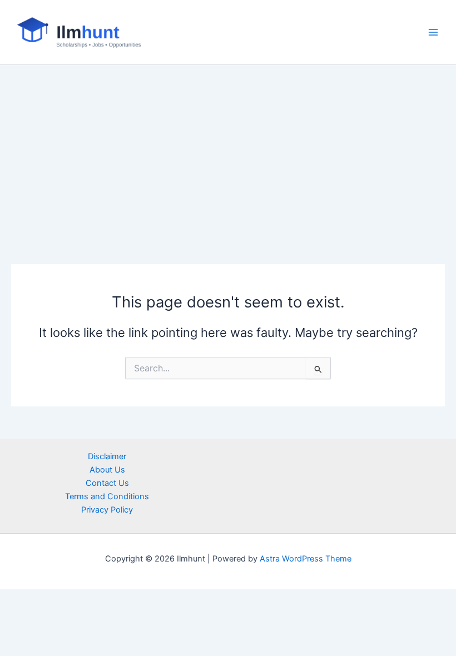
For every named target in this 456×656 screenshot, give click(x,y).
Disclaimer (107, 456)
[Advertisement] (228, 148)
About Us (107, 470)
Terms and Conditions (107, 496)
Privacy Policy (107, 510)
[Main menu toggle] (433, 32)
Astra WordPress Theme (305, 559)
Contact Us (107, 483)
